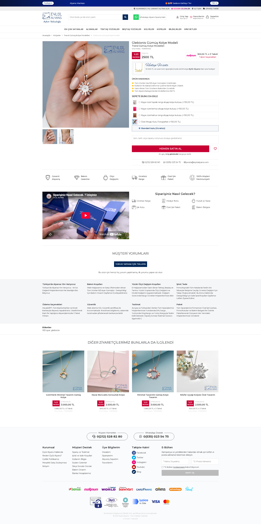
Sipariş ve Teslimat (80, 452)
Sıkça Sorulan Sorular (82, 466)
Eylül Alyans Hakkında (52, 452)
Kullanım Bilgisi (79, 459)
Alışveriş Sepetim (110, 459)
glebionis (55, 330)
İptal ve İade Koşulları (82, 455)
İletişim (45, 466)
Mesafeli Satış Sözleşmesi (54, 462)
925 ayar (46, 330)
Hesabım (106, 452)
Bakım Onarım (79, 470)
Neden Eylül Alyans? (52, 455)
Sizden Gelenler (79, 462)
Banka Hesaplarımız (81, 473)
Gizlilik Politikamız (50, 459)
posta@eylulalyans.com (197, 162)
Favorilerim (107, 462)
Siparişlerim (107, 455)
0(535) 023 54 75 (173, 162)
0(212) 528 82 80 (152, 162)
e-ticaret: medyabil (130, 519)
